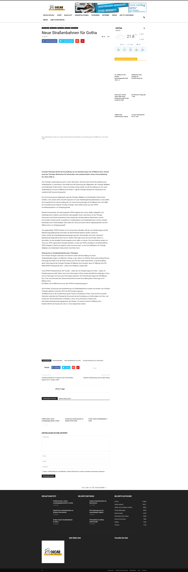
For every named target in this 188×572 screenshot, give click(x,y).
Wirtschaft (67, 28)
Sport (59, 15)
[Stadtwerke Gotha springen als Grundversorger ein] (139, 68)
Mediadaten (133, 570)
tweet (95, 368)
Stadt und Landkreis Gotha (123, 507)
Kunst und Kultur (120, 519)
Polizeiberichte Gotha (122, 516)
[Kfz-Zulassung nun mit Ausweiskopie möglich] (83, 512)
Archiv (117, 501)
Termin (117, 525)
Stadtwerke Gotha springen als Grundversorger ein (137, 76)
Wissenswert (74, 28)
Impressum (111, 570)
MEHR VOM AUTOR (65, 398)
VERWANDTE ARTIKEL (49, 398)
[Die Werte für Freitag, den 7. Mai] (139, 88)
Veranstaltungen (82, 15)
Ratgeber (105, 15)
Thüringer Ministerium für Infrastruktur (93, 360)
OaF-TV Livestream (126, 15)
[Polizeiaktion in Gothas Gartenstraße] (83, 522)
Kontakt (144, 570)
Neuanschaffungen (57, 360)
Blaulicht (68, 15)
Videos (114, 15)
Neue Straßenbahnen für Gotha (72, 360)
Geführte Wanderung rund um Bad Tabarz (96, 378)
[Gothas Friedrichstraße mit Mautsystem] (83, 503)
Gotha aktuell (48, 15)
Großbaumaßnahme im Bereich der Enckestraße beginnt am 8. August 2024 (57, 379)
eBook (45, 20)
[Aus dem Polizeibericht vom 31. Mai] (139, 108)
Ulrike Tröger (60, 389)
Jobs (139, 570)
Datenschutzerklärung (122, 570)
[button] (144, 17)
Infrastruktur (53, 28)
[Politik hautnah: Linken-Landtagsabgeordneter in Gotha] (52, 410)
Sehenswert (60, 28)
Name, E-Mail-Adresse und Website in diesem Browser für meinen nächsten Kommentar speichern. (74, 471)
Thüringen (95, 15)
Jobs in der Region (57, 20)
